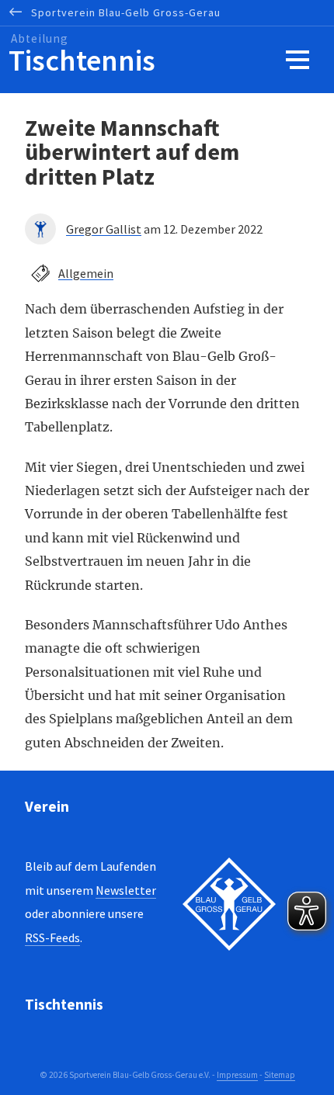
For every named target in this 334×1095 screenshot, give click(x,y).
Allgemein (85, 273)
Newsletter (126, 890)
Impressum (237, 1074)
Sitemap (279, 1074)
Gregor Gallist (103, 229)
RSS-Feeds (52, 937)
